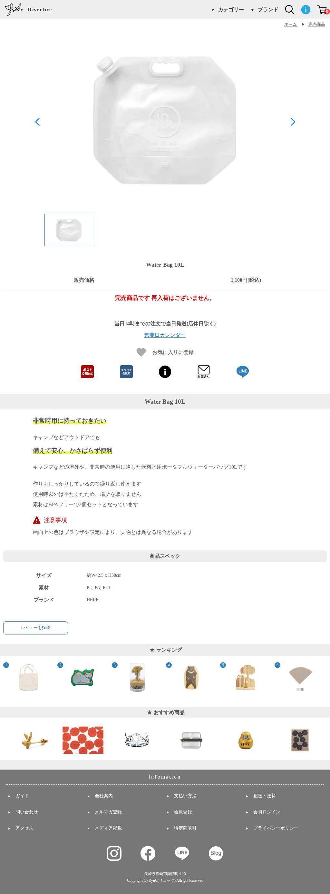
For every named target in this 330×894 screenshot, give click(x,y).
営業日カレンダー (165, 335)
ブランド (268, 9)
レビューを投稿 (35, 627)
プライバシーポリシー (275, 828)
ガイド (22, 795)
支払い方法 (185, 795)
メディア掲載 (108, 828)
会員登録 (183, 812)
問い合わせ (26, 812)
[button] (292, 122)
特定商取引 (185, 828)
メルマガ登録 (108, 812)
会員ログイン (266, 812)
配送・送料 (264, 795)
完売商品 (316, 24)
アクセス (24, 828)
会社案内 (104, 795)
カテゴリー (231, 9)
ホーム (290, 24)
